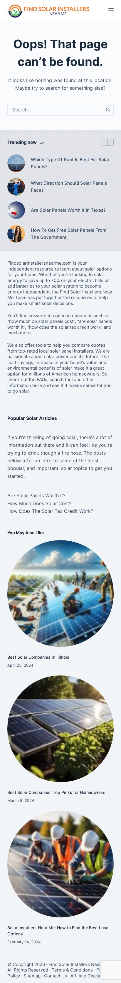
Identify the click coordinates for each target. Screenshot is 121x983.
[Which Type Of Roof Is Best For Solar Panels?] (16, 163)
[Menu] (111, 10)
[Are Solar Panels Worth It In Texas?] (16, 210)
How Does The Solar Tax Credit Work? (50, 511)
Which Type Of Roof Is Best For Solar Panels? (70, 163)
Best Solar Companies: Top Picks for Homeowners (56, 792)
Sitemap (32, 976)
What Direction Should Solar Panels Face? (69, 186)
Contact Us (55, 976)
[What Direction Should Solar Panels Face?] (16, 187)
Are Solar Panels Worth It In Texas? (68, 210)
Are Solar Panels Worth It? (36, 495)
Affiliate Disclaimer (90, 976)
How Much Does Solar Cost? (39, 503)
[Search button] (107, 109)
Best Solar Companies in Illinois (38, 657)
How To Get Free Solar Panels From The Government (68, 233)
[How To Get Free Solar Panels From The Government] (16, 234)
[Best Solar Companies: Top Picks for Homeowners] (60, 728)
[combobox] (55, 110)
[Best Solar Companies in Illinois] (60, 593)
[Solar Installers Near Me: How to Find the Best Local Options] (60, 864)
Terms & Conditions (72, 970)
